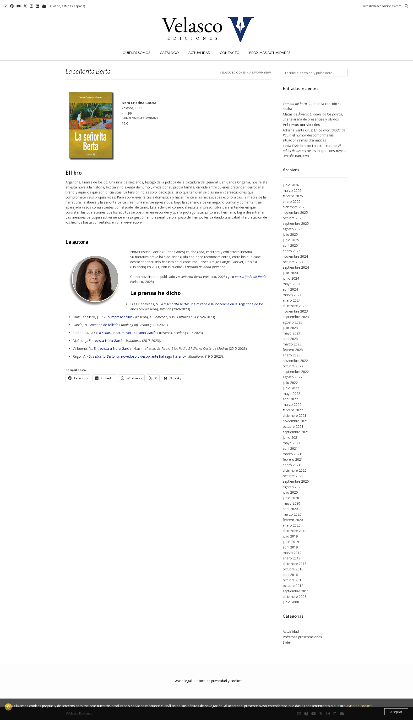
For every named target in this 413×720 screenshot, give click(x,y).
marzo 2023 (292, 344)
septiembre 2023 (296, 316)
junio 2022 (291, 388)
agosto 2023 (292, 322)
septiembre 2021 (296, 432)
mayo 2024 (291, 284)
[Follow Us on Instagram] (31, 6)
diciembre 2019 (294, 530)
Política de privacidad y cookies (218, 680)
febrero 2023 (293, 349)
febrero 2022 (293, 410)
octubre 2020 (293, 476)
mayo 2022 (291, 393)
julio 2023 (290, 327)
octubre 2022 (293, 366)
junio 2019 (291, 541)
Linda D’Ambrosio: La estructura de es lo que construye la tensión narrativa (314, 150)
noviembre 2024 (295, 256)
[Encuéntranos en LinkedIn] (37, 6)
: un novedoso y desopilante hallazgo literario (137, 356)
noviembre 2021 (295, 421)
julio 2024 (290, 273)
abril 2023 (290, 338)
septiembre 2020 (296, 481)
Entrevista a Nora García (112, 348)
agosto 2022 (292, 377)
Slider (287, 642)
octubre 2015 (293, 580)
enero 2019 (291, 558)
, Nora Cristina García (127, 332)
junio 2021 (291, 437)
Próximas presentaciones (302, 637)
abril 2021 (290, 448)
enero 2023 (291, 355)
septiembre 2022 (296, 371)
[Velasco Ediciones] (206, 28)
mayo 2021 (291, 443)
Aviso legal (183, 680)
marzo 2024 (292, 294)
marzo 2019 (292, 552)
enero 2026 (291, 201)
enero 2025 (291, 251)
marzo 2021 (292, 454)
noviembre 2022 (295, 360)
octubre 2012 (293, 585)
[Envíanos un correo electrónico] (5, 6)
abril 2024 (290, 289)
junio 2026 (291, 185)
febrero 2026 (293, 196)
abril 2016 (290, 574)
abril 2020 (290, 508)
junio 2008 (291, 602)
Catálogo (169, 53)
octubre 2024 (293, 262)
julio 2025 (290, 234)
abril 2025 (290, 245)
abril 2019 (290, 547)
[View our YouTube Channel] (18, 6)
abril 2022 (290, 399)
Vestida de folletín (105, 325)
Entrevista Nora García (106, 340)
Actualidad (199, 53)
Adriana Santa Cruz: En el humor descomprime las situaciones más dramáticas (314, 135)
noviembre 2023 (295, 311)
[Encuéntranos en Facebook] (12, 6)
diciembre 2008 (294, 596)
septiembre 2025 (296, 223)
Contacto (229, 53)
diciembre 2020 (294, 470)
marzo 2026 (292, 190)
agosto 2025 (292, 229)
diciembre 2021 (294, 415)
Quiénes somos (136, 53)
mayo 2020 (291, 503)
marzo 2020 (292, 514)
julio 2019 (290, 536)
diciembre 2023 (294, 305)
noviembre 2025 (295, 212)
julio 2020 (290, 492)
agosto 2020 (292, 487)
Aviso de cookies (359, 706)
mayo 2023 (291, 333)
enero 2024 (291, 300)
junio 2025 (291, 240)
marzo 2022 (292, 404)
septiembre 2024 (296, 267)
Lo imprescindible (119, 317)
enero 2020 (291, 525)
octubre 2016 (293, 569)
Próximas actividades (269, 53)
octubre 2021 (293, 426)
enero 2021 (291, 465)
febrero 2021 (293, 459)
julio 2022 (290, 382)
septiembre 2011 (296, 591)
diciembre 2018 (294, 563)
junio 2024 (291, 278)
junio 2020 (291, 498)
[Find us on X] (25, 6)
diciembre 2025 (294, 207)
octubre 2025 (293, 218)
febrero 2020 (293, 519)
